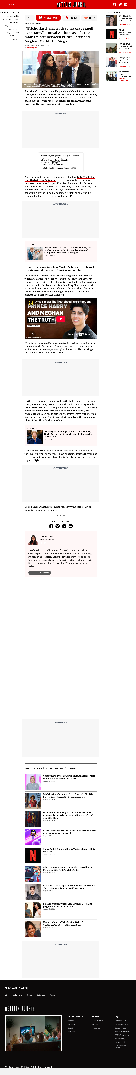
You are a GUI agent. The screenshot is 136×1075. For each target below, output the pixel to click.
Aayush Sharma (125, 52)
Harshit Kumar (124, 25)
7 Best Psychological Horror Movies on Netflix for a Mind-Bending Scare (125, 32)
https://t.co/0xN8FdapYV (50, 162)
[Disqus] (61, 684)
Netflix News (36, 23)
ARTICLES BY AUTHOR (39, 573)
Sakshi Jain (32, 48)
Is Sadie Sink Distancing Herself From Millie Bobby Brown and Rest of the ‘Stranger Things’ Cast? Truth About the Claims (68, 815)
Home (11, 4)
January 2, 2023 (70, 168)
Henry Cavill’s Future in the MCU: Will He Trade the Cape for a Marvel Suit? (125, 60)
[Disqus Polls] (60, 613)
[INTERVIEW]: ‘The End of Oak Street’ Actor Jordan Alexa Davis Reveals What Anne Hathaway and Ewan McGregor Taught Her (126, 46)
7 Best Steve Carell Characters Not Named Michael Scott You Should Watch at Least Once (126, 74)
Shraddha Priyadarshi (123, 79)
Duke (65, 404)
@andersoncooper (62, 156)
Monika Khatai (124, 38)
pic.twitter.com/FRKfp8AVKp (52, 164)
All (29, 17)
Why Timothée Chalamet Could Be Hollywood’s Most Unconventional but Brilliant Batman (125, 18)
